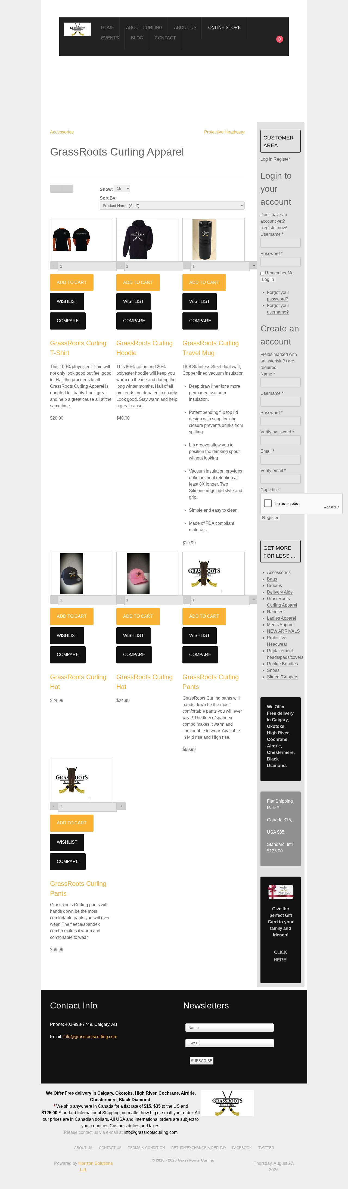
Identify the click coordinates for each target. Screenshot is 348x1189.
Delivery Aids (280, 592)
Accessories (62, 132)
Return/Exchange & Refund (198, 1148)
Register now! (273, 227)
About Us (83, 1148)
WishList (67, 301)
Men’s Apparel (281, 624)
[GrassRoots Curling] (77, 28)
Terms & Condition (146, 1148)
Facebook (242, 1148)
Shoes (273, 670)
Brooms (274, 585)
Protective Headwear (224, 132)
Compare (68, 320)
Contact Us (110, 1148)
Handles (275, 611)
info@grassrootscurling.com (90, 1036)
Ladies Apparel (281, 618)
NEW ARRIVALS (283, 631)
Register (270, 517)
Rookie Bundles (282, 664)
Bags (272, 579)
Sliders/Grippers (282, 677)
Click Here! (280, 956)
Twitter (266, 1148)
